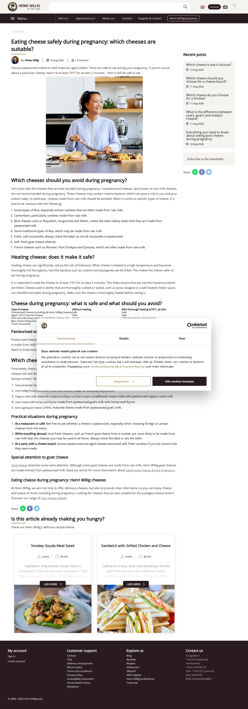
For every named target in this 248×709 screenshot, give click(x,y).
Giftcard (131, 671)
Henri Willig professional (140, 679)
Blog (129, 655)
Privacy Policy (75, 675)
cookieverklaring (102, 366)
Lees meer (50, 584)
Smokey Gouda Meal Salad (52, 545)
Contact (71, 655)
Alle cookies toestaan (179, 381)
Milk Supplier (134, 675)
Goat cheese (19, 465)
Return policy (74, 667)
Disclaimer (73, 686)
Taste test (132, 682)
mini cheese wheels (54, 498)
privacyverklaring (132, 366)
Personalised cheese (78, 682)
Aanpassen (121, 381)
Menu (22, 18)
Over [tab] (182, 338)
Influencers (133, 667)
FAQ (69, 659)
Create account (16, 661)
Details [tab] (124, 338)
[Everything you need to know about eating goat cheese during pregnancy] (52, 608)
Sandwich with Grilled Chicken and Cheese (135, 545)
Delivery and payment (79, 663)
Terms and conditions (79, 671)
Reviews (131, 659)
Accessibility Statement (80, 679)
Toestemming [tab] (66, 338)
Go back (19, 31)
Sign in (11, 656)
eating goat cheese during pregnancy (150, 470)
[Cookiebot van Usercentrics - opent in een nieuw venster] (190, 326)
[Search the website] (186, 7)
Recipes (131, 663)
